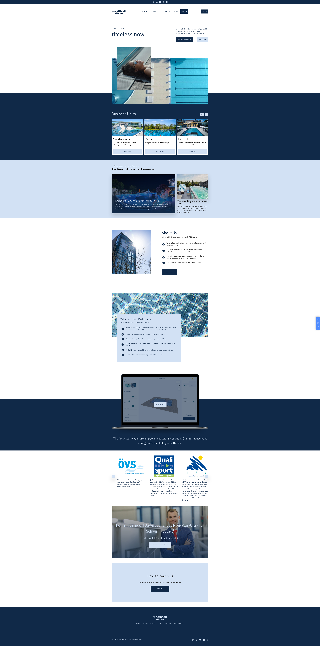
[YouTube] (160, 2)
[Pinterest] (153, 2)
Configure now (160, 404)
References (166, 11)
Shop (183, 11)
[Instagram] (167, 2)
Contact (175, 11)
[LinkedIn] (157, 2)
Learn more (169, 272)
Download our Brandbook (160, 545)
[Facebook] (163, 2)
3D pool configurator (184, 39)
